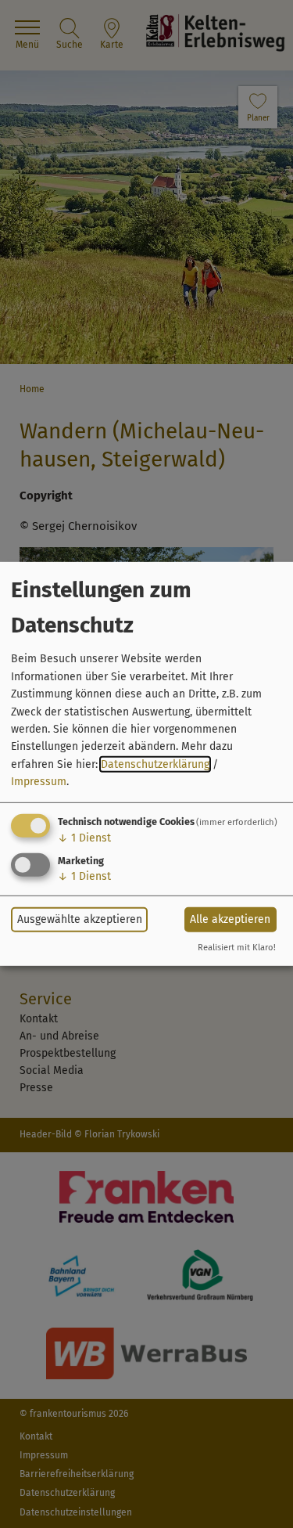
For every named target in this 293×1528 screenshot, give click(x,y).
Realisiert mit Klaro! (237, 947)
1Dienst (84, 837)
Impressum (38, 781)
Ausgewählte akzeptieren (79, 919)
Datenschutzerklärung (155, 764)
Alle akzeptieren (230, 919)
